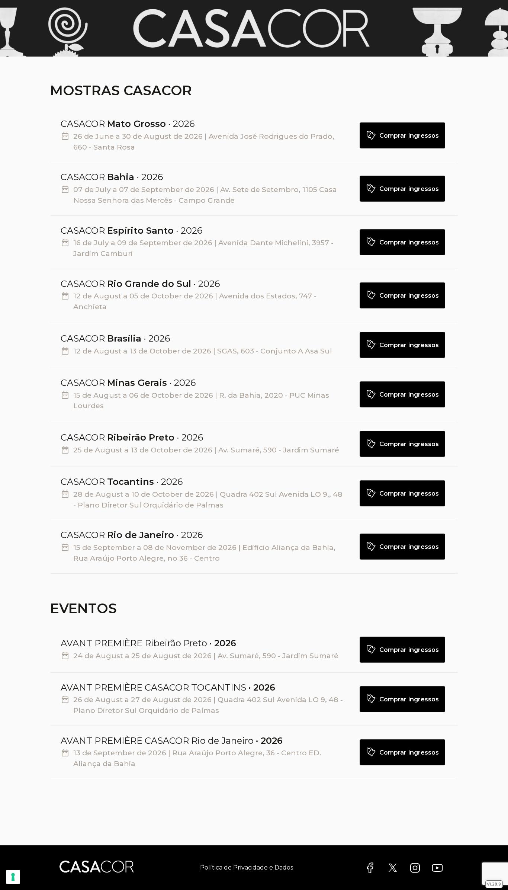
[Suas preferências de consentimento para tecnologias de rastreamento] (13, 877)
